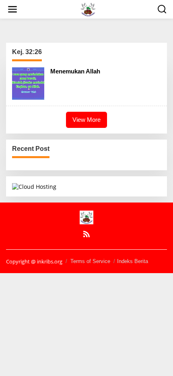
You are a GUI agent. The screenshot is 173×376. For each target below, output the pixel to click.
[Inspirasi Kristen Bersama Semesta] (87, 9)
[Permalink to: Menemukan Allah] (28, 83)
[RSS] (86, 234)
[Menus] (12, 9)
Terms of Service (90, 261)
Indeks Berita (132, 261)
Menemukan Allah (75, 71)
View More (86, 119)
